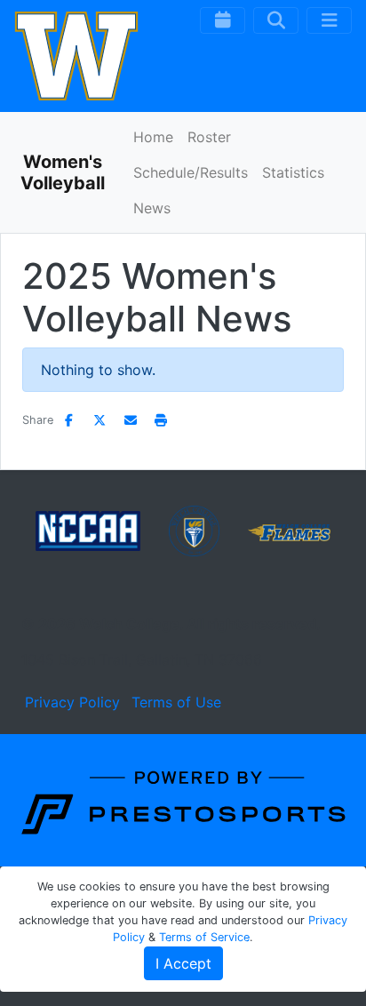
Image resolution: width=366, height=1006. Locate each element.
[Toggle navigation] (329, 20)
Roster (209, 137)
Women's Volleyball (62, 172)
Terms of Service (204, 937)
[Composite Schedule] (222, 20)
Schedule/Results (190, 172)
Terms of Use (176, 702)
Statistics (293, 172)
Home (153, 137)
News (152, 208)
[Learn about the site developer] (183, 799)
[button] (162, 420)
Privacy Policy (72, 702)
